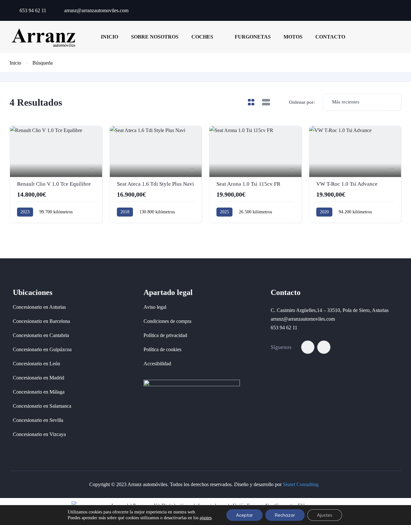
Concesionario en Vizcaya (39, 434)
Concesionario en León (36, 363)
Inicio (109, 37)
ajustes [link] (206, 517)
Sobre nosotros (155, 37)
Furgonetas (253, 37)
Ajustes (324, 515)
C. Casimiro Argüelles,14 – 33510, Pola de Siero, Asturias (330, 310)
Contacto (330, 37)
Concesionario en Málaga (39, 392)
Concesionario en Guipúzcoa (42, 349)
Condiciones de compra (167, 321)
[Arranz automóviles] (43, 37)
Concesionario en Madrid (38, 377)
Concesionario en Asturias (39, 307)
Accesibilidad (157, 363)
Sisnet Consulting (301, 484)
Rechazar (285, 515)
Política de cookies (162, 349)
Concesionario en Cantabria (41, 335)
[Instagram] (323, 347)
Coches (202, 37)
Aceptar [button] (244, 515)
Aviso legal (155, 307)
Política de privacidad (165, 335)
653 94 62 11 (32, 10)
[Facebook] (307, 347)
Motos (293, 37)
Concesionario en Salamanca (42, 406)
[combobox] (362, 102)
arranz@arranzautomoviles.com (95, 10)
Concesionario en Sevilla (38, 420)
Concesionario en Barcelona (41, 321)
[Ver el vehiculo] (56, 174)
